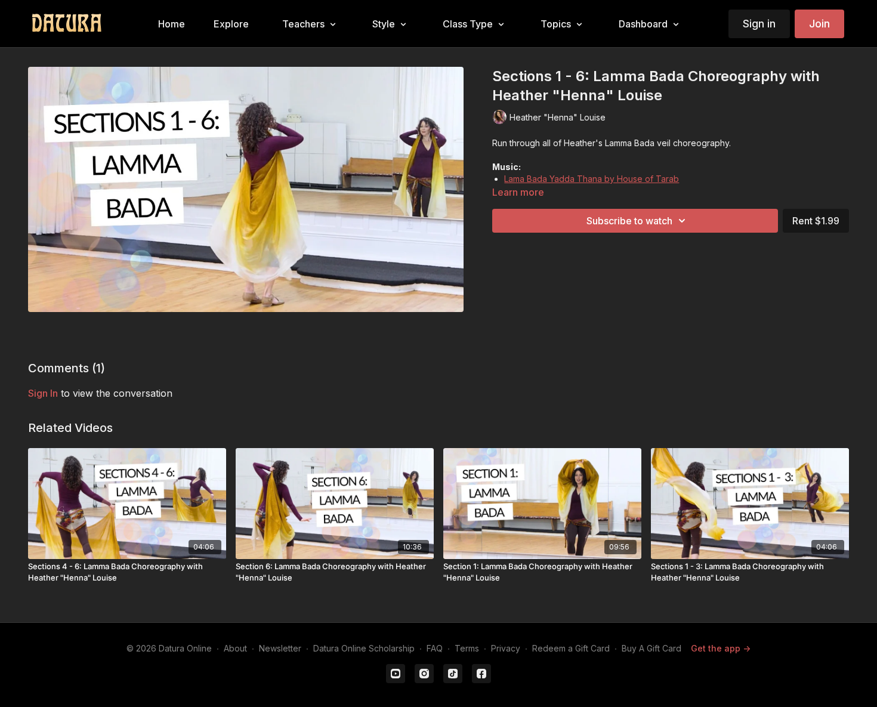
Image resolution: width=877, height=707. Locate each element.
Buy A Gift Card (651, 648)
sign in (43, 393)
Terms (467, 648)
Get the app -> (721, 648)
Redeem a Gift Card (571, 648)
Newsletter (280, 648)
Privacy (505, 648)
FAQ (435, 648)
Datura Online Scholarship (364, 648)
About (235, 648)
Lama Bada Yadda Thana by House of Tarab (591, 179)
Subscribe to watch (629, 221)
